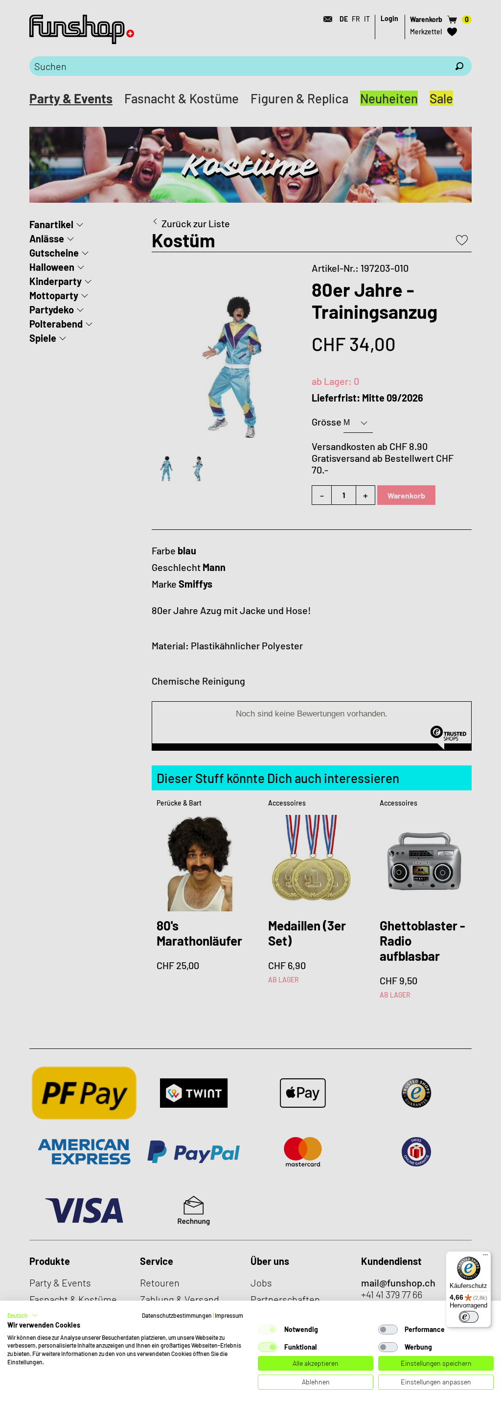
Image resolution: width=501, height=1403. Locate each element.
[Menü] (485, 1257)
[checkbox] (267, 1329)
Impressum (229, 1315)
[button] (22, 1315)
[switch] (468, 1317)
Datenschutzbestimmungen (177, 1315)
